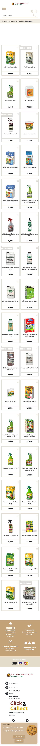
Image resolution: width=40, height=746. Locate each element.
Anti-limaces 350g (29, 67)
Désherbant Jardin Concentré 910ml (10, 335)
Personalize (19, 740)
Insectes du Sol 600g (10, 401)
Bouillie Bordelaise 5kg (29, 167)
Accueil (4, 21)
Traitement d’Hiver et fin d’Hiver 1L (10, 569)
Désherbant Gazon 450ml (29, 301)
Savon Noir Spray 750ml (10, 535)
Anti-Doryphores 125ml (10, 67)
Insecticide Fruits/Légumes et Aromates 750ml (10, 436)
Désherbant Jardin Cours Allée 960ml (10, 369)
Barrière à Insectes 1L (10, 134)
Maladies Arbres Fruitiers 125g (10, 503)
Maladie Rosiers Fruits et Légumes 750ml (29, 469)
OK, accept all (19, 736)
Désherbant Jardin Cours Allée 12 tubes (29, 335)
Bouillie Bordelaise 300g (10, 167)
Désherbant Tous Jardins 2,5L (29, 368)
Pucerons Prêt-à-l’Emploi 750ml (29, 503)
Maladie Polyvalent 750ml (10, 468)
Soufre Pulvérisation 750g (29, 535)
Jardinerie (11, 21)
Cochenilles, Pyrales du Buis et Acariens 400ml (29, 201)
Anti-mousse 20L (29, 100)
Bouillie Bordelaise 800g (10, 201)
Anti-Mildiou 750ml (10, 100)
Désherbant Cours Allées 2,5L (10, 301)
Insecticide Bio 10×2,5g (29, 401)
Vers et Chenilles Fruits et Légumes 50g (29, 603)
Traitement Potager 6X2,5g (29, 569)
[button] (17, 47)
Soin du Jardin (19, 21)
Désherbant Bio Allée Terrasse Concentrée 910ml (29, 268)
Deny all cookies (6, 724)
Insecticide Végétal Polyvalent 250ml (29, 436)
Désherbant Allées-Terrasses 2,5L (10, 268)
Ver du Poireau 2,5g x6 (10, 602)
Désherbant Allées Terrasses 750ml (10, 235)
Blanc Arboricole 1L (29, 134)
